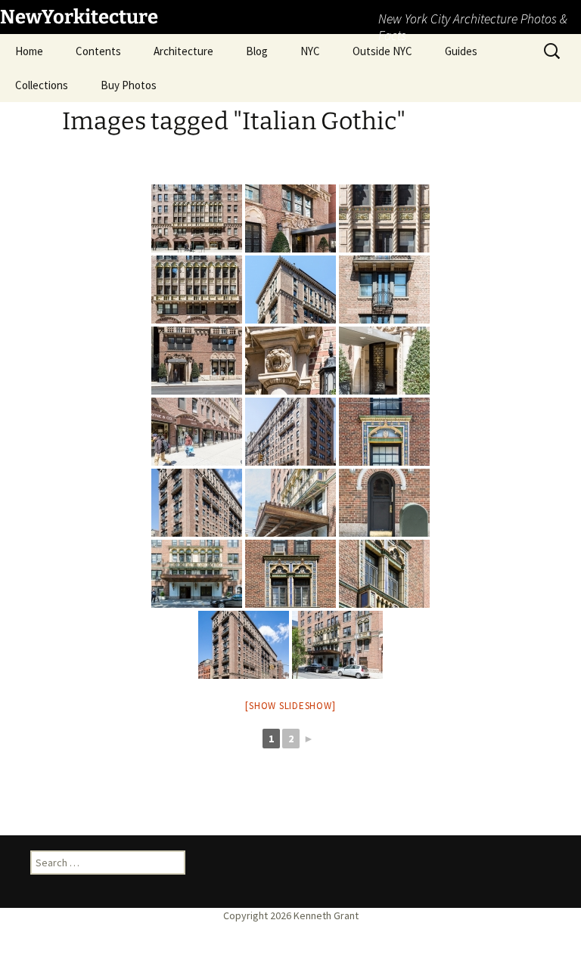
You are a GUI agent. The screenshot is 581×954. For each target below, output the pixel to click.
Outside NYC (382, 51)
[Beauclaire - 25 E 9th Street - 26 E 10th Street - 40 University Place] (196, 218)
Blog (257, 51)
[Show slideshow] (290, 705)
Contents (98, 51)
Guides (461, 51)
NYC (310, 51)
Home (29, 51)
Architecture (183, 51)
